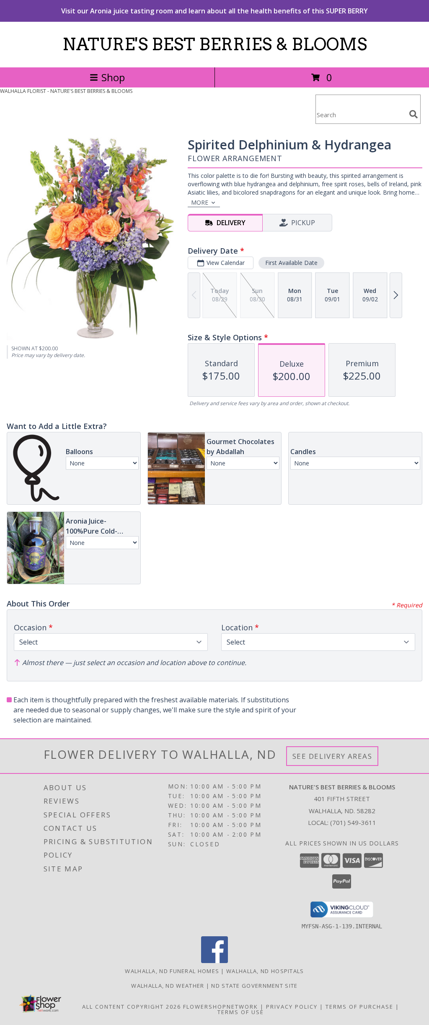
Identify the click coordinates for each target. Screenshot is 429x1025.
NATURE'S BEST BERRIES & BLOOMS (214, 44)
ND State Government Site (254, 985)
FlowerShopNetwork (220, 1006)
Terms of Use (240, 1012)
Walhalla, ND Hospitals (265, 971)
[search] (413, 114)
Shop (113, 77)
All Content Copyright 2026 (131, 1006)
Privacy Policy (292, 1006)
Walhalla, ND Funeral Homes (172, 971)
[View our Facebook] (214, 961)
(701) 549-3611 (353, 822)
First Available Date (291, 263)
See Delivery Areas (332, 756)
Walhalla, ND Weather (167, 985)
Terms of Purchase (359, 1006)
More (199, 202)
